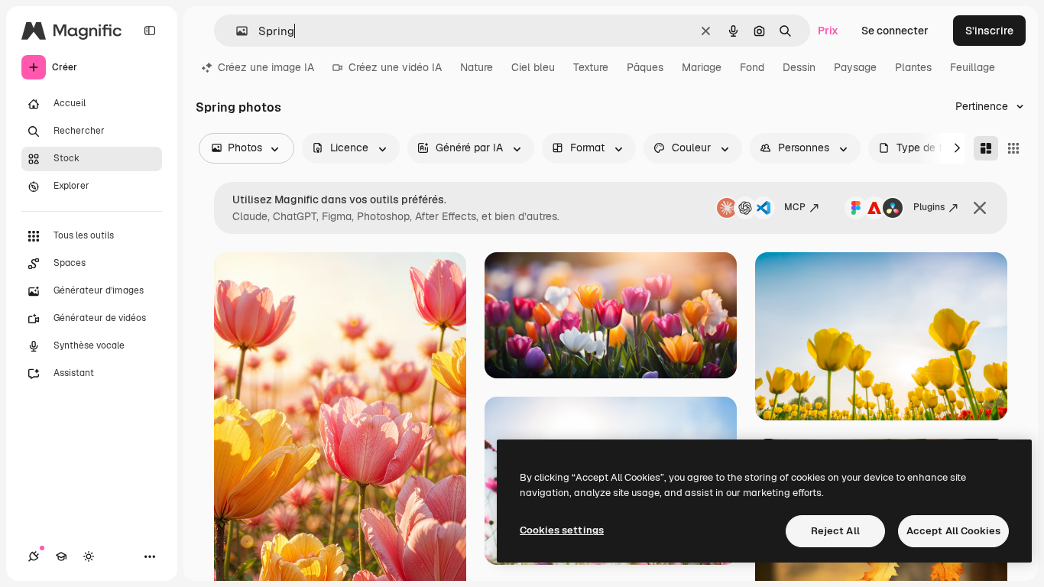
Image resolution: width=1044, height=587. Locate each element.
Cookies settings (562, 530)
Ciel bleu (533, 67)
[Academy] (61, 556)
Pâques (645, 67)
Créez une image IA (266, 67)
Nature (476, 67)
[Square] (1013, 148)
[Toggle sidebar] (150, 30)
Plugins (929, 207)
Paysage (855, 67)
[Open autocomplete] (236, 31)
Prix (828, 30)
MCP (795, 207)
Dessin (799, 67)
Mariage (701, 67)
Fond (752, 67)
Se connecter (895, 30)
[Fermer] (980, 208)
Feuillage (972, 67)
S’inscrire (989, 30)
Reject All (835, 530)
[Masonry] (986, 148)
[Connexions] (33, 556)
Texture (590, 67)
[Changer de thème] (88, 556)
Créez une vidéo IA (395, 67)
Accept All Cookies (953, 530)
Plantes (913, 67)
